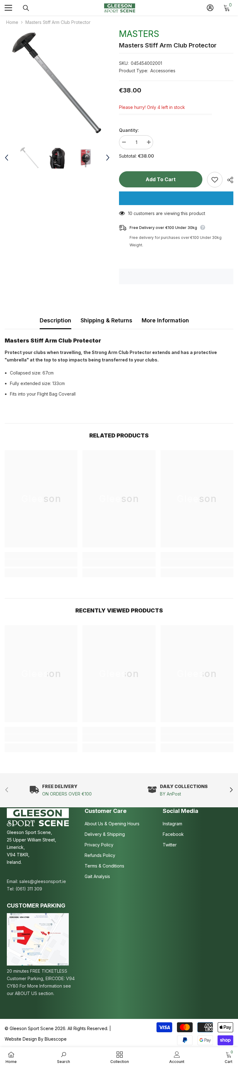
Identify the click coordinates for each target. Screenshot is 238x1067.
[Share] (228, 180)
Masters (139, 34)
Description (55, 320)
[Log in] (210, 8)
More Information (165, 320)
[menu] (8, 7)
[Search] (26, 8)
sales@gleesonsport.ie (42, 881)
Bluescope (56, 1039)
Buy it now (176, 198)
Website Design (21, 1039)
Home (12, 22)
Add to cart (161, 179)
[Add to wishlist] (215, 179)
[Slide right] (231, 790)
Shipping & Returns (106, 320)
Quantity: (129, 130)
